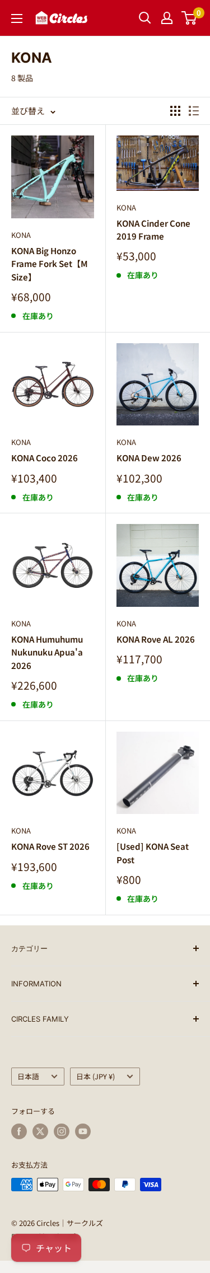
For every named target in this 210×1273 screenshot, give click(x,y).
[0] (190, 18)
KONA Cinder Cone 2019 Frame (153, 229)
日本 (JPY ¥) (95, 1076)
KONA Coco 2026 (44, 458)
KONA (21, 235)
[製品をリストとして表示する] (194, 111)
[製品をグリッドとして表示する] (175, 111)
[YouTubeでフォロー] (83, 1131)
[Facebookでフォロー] (19, 1131)
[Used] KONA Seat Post (152, 852)
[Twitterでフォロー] (40, 1131)
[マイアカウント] (166, 18)
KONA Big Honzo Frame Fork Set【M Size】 (49, 264)
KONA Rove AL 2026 (155, 639)
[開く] (145, 18)
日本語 (28, 1076)
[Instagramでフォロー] (61, 1131)
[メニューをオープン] (16, 18)
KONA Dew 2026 (148, 458)
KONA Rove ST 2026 (50, 846)
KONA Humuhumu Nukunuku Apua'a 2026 (47, 652)
